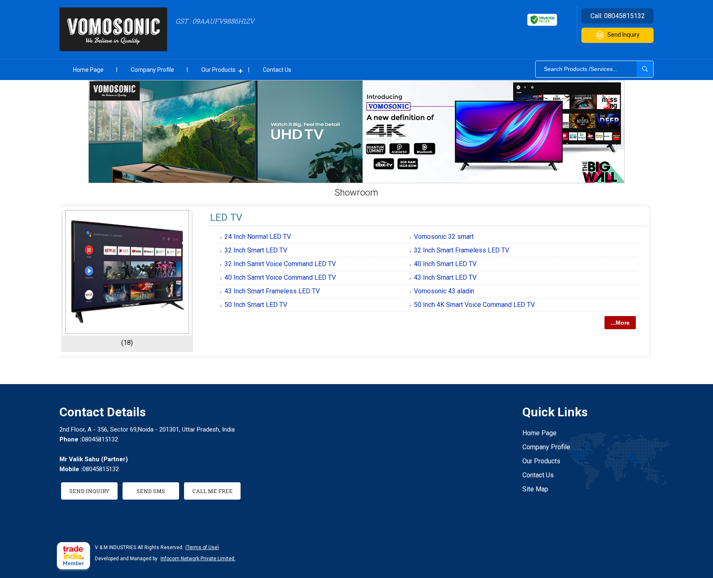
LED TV (226, 217)
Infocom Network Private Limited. (198, 558)
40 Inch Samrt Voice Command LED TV (280, 277)
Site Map (535, 489)
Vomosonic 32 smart (444, 237)
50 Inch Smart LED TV (255, 305)
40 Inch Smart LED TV (445, 264)
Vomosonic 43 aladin (444, 291)
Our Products (218, 69)
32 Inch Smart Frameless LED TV (461, 250)
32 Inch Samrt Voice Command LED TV (280, 264)
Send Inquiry (623, 34)
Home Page (88, 69)
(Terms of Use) (202, 547)
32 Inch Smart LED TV (255, 250)
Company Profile (152, 69)
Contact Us (277, 69)
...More (620, 322)
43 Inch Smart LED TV (445, 277)
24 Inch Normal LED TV (257, 237)
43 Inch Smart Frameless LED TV (272, 291)
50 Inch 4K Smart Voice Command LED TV (474, 305)
